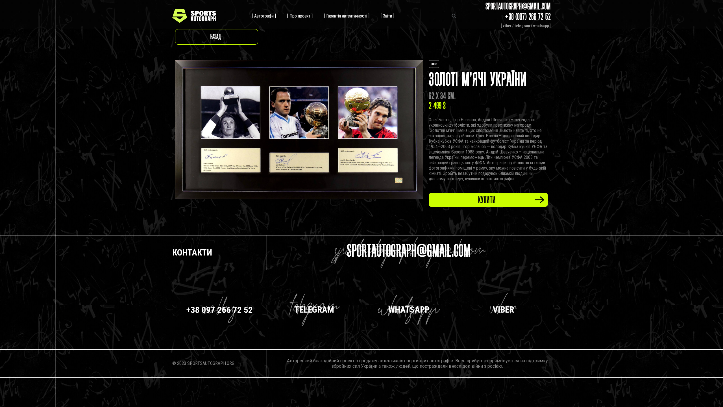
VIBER (503, 309)
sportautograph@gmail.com (409, 252)
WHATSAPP (409, 309)
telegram (522, 25)
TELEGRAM (314, 309)
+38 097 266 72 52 (219, 310)
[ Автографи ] (264, 16)
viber (507, 25)
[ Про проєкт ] (300, 16)
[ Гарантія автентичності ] (346, 16)
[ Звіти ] (387, 16)
